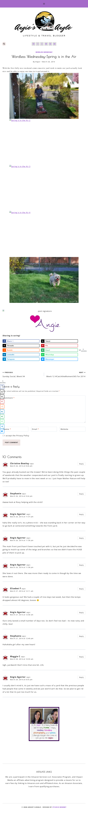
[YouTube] (46, 44)
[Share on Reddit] (2, 406)
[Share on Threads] (2, 396)
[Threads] (42, 44)
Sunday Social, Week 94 (14, 374)
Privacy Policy (22, 435)
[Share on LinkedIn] (2, 411)
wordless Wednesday (44, 52)
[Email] (54, 44)
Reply (81, 464)
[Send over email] (2, 416)
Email (35, 429)
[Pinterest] (50, 44)
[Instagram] (37, 44)
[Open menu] (44, 3)
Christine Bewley (19, 463)
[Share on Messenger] (2, 431)
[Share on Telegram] (2, 426)
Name (7, 429)
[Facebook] (33, 44)
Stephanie (15, 493)
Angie (37, 62)
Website (64, 429)
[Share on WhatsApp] (2, 421)
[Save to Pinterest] (2, 401)
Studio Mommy (59, 807)
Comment (9, 398)
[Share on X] (2, 392)
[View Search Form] (4, 44)
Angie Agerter (18, 514)
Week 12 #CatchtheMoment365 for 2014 (65, 374)
